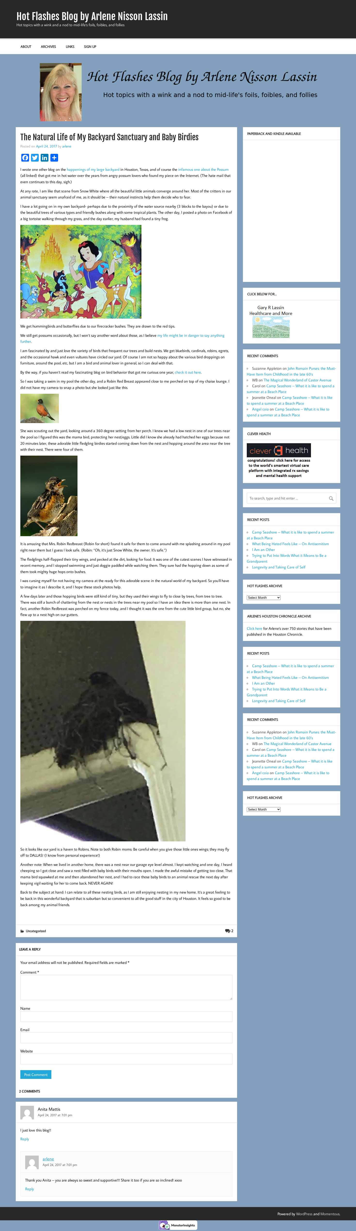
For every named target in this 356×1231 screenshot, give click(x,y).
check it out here (188, 372)
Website (26, 1051)
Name (25, 1008)
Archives (48, 46)
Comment (29, 972)
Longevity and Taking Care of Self (278, 567)
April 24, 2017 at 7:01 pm (55, 1115)
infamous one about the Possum (203, 169)
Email (24, 1030)
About (26, 46)
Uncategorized (36, 930)
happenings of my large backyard (93, 169)
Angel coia (260, 409)
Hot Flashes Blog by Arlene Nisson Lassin (92, 16)
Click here (254, 628)
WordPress (304, 1213)
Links (70, 46)
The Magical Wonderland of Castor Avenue (298, 380)
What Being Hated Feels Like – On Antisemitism (290, 543)
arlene (66, 146)
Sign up (90, 46)
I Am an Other (263, 549)
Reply (24, 1138)
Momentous (330, 1213)
